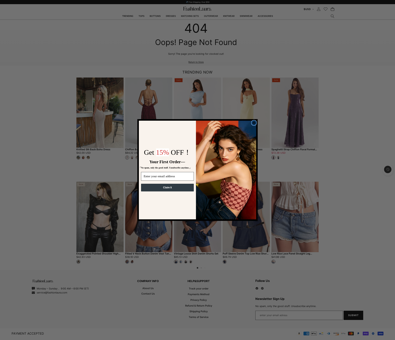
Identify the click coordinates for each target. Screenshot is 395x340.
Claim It (167, 187)
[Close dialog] (254, 122)
